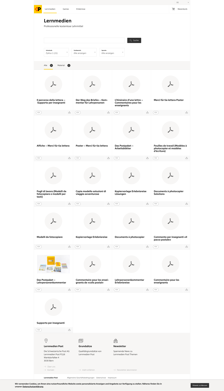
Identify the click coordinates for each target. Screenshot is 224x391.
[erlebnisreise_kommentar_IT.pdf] (69, 330)
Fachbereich (77, 50)
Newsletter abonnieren (126, 370)
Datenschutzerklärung (33, 387)
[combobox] (182, 2)
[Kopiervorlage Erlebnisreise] (108, 247)
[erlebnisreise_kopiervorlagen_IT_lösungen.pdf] (108, 204)
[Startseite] (38, 9)
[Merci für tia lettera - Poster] (186, 112)
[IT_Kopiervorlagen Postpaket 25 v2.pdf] (69, 204)
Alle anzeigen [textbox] (80, 53)
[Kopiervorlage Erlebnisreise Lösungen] (147, 204)
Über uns (51, 367)
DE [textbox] (178, 2)
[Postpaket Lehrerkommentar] (69, 290)
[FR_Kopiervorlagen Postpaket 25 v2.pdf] (186, 158)
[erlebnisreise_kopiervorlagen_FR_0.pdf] (147, 247)
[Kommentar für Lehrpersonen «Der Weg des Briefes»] (108, 112)
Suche (136, 40)
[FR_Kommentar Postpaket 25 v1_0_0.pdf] (108, 290)
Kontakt (50, 370)
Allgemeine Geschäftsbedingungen (80, 378)
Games (66, 9)
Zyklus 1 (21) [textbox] (52, 53)
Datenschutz (101, 378)
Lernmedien (50, 9)
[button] (200, 385)
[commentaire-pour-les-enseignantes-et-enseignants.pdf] (147, 112)
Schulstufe (49, 50)
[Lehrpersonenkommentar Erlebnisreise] (147, 290)
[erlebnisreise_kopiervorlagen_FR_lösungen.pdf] (186, 204)
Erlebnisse (80, 9)
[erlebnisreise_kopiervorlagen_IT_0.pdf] (69, 247)
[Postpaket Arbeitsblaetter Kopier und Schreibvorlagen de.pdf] (147, 158)
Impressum (112, 378)
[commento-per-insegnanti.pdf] (69, 112)
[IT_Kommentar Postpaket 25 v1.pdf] (186, 247)
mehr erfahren (88, 370)
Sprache (104, 50)
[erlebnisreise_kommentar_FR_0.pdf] (186, 290)
